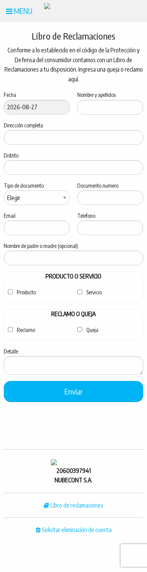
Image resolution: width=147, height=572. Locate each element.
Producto (26, 292)
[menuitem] (19, 11)
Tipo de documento (24, 185)
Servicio (94, 292)
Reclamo (26, 330)
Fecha (10, 95)
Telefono (86, 216)
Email (9, 216)
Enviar (73, 391)
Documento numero (97, 185)
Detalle (11, 351)
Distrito (11, 155)
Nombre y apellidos (96, 95)
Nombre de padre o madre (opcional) (41, 246)
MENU (22, 10)
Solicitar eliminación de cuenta (76, 530)
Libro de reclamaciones (76, 505)
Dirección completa (23, 125)
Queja (92, 330)
